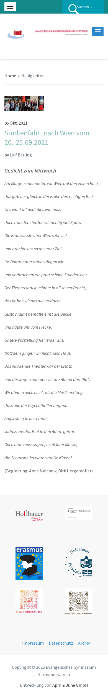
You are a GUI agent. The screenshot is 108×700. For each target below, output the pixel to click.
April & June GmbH (70, 685)
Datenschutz (61, 643)
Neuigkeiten (33, 75)
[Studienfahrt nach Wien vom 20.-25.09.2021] (24, 102)
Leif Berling (21, 155)
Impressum (33, 643)
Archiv (84, 643)
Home (10, 75)
